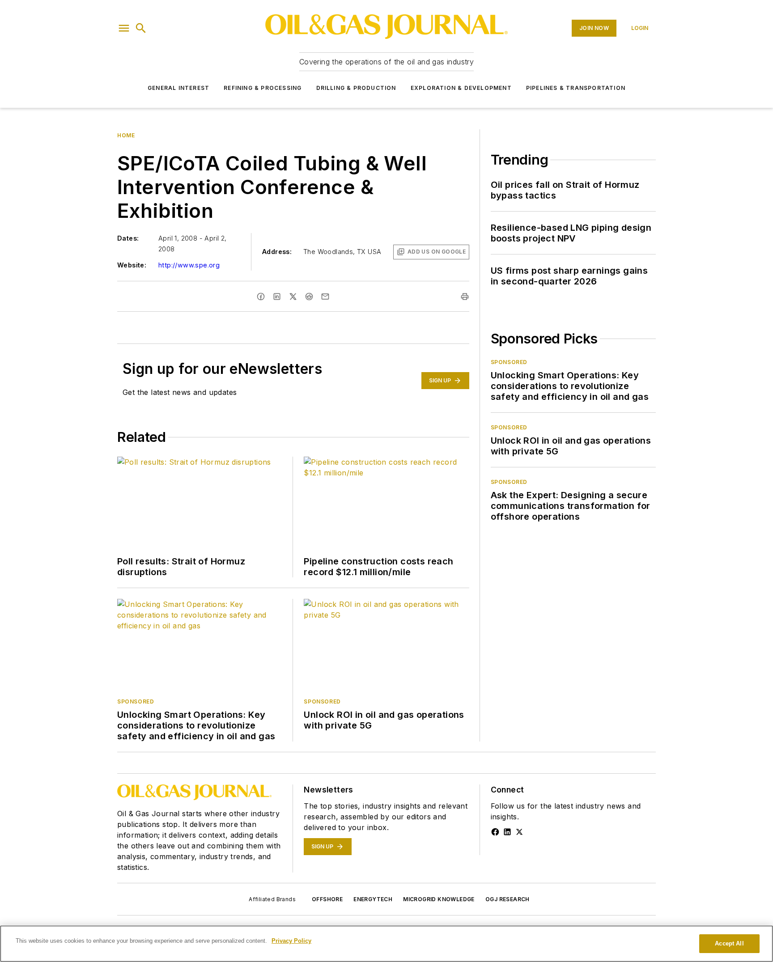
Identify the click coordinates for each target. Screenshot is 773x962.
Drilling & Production (356, 88)
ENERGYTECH (372, 899)
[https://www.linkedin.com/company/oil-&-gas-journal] (507, 831)
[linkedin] (276, 296)
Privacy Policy (291, 940)
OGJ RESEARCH (507, 899)
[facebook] (260, 296)
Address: (277, 251)
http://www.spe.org (189, 265)
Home (126, 135)
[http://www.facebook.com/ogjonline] (495, 831)
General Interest (178, 88)
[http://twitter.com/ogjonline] (519, 831)
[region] (386, 943)
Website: (131, 265)
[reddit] (309, 296)
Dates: (128, 238)
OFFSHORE (327, 899)
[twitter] (293, 296)
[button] (124, 28)
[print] (464, 296)
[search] (141, 28)
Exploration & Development (461, 88)
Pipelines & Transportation (575, 88)
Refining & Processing (263, 88)
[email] (325, 296)
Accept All (729, 943)
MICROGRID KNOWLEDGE (439, 899)
